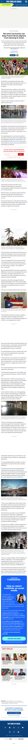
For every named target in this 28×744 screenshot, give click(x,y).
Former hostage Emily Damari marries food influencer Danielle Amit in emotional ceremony (20, 662)
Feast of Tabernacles (18, 701)
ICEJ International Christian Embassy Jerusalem (11, 702)
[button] (26, 2)
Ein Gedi (15, 703)
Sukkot (22, 702)
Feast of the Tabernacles (19, 141)
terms (20, 157)
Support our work (14, 639)
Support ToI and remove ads (21, 4)
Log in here (18, 715)
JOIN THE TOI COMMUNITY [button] (14, 713)
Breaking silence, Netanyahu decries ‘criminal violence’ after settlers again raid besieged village (7, 678)
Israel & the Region (9, 701)
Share (13, 55)
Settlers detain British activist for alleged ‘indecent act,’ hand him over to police (7, 662)
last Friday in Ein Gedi (14, 143)
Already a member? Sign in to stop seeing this (14, 641)
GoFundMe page (19, 378)
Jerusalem (11, 703)
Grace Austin (15, 51)
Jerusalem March (5, 703)
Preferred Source (14, 48)
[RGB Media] (11, 739)
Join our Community (6, 4)
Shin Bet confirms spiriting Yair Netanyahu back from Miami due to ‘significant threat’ (20, 677)
